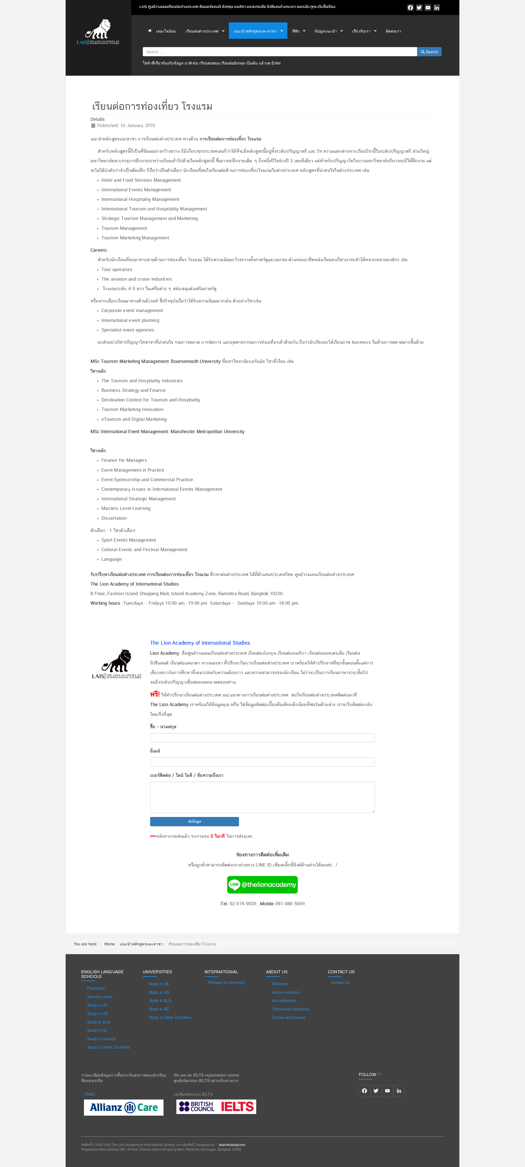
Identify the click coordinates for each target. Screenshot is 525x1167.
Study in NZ (97, 1030)
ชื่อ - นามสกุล (163, 727)
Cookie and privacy (288, 1017)
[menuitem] (162, 30)
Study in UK (97, 1005)
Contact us (340, 982)
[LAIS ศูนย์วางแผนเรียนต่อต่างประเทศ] (98, 31)
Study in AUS (98, 1022)
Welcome (280, 983)
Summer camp (100, 996)
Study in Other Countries (108, 1047)
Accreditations (284, 1000)
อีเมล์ (155, 751)
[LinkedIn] (436, 7)
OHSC (89, 1094)
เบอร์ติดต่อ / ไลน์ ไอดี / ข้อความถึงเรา (186, 775)
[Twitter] (419, 7)
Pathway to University (226, 982)
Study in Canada (101, 1038)
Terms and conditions (290, 1009)
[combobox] (280, 51)
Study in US (97, 1013)
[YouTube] (428, 7)
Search (149, 41)
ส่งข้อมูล (194, 822)
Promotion (96, 988)
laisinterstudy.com (232, 1144)
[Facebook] (410, 7)
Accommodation (286, 992)
